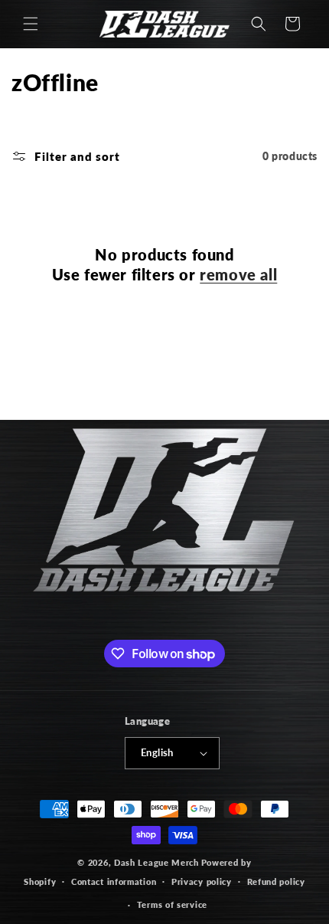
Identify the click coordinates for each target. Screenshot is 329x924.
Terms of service (172, 904)
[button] (30, 24)
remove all (238, 274)
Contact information (113, 881)
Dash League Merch (156, 862)
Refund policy (276, 881)
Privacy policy (201, 881)
